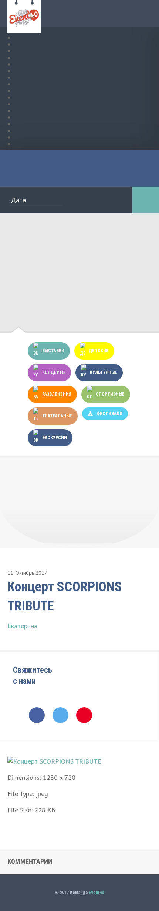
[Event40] (24, 28)
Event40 (96, 892)
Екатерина (22, 625)
